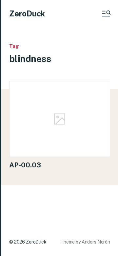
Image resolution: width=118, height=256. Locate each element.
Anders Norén (96, 242)
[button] (105, 13)
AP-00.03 (25, 165)
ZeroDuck (27, 13)
